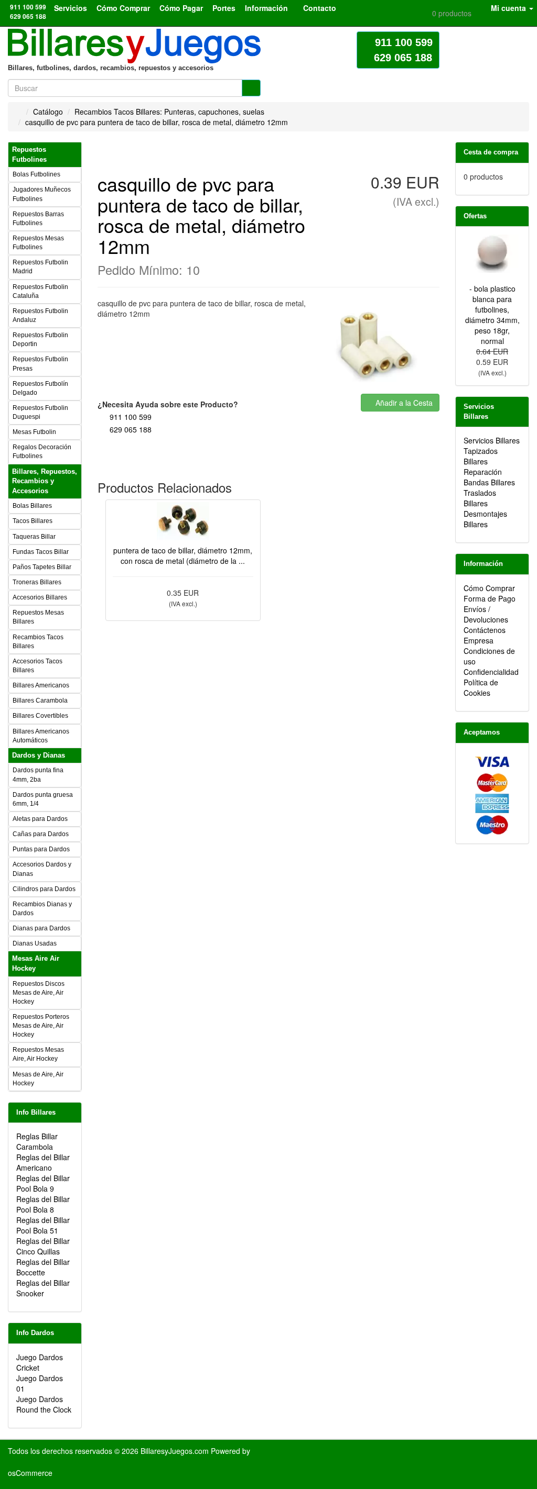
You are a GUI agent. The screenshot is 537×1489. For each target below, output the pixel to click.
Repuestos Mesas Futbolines (38, 243)
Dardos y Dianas (38, 755)
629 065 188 (131, 429)
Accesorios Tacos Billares (37, 666)
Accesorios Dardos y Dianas (42, 869)
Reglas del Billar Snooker (43, 1287)
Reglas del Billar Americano (43, 1162)
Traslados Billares (480, 497)
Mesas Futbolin (34, 432)
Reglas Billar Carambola (37, 1141)
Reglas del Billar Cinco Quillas (43, 1246)
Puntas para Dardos (41, 849)
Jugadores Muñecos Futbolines (42, 194)
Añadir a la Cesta (403, 402)
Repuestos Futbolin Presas (40, 363)
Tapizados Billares (481, 456)
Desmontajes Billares (485, 518)
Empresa (478, 640)
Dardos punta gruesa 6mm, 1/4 (43, 799)
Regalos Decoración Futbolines (42, 451)
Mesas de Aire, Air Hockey (38, 1079)
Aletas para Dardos (40, 819)
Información (483, 564)
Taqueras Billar (34, 536)
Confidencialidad (491, 671)
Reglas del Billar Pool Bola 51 (43, 1225)
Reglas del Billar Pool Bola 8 (43, 1204)
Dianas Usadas (35, 943)
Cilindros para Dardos (44, 889)
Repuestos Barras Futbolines (38, 218)
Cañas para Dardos (41, 834)
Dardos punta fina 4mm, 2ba (38, 774)
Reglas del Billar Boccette (43, 1267)
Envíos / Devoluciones (486, 614)
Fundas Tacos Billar (41, 551)
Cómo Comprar (489, 588)
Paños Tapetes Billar (42, 567)
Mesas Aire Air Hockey (35, 963)
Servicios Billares (492, 440)
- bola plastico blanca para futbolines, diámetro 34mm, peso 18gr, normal (492, 314)
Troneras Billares (37, 582)
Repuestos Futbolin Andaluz (40, 315)
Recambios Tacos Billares (38, 642)
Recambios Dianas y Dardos (42, 909)
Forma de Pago (489, 598)
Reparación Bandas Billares (489, 476)
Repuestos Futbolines (29, 154)
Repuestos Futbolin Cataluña (40, 291)
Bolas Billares (32, 505)
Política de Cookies (481, 687)
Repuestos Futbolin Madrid (40, 267)
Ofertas (475, 216)
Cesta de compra (491, 152)
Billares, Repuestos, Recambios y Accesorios (44, 481)
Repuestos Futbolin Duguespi (40, 412)
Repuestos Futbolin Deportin (40, 339)
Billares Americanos (41, 685)
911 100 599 (131, 417)
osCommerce (30, 1473)
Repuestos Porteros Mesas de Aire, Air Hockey (41, 1025)
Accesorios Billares (40, 597)
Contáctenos (485, 630)
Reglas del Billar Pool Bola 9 (43, 1183)
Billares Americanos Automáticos (41, 736)
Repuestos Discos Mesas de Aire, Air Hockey (39, 992)
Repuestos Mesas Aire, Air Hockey (38, 1054)
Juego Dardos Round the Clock (43, 1404)
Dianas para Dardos (41, 928)
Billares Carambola (40, 700)
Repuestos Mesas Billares (38, 617)
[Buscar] (251, 88)
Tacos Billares (32, 521)
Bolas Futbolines (36, 174)
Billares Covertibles (40, 715)
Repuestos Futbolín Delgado (40, 388)
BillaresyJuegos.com (175, 1451)
